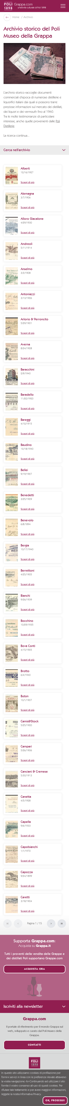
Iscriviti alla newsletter (23, 1006)
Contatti (34, 1045)
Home (16, 17)
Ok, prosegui (55, 1100)
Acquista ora (34, 969)
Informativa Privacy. (30, 1094)
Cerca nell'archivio (17, 150)
